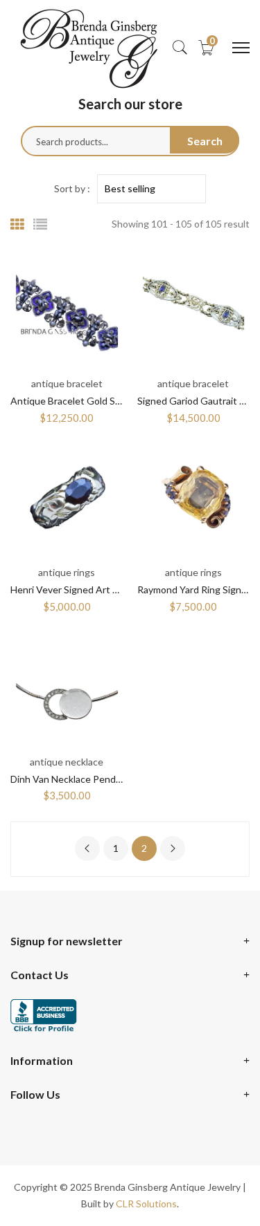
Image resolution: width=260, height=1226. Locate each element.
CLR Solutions (146, 1203)
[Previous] (87, 848)
